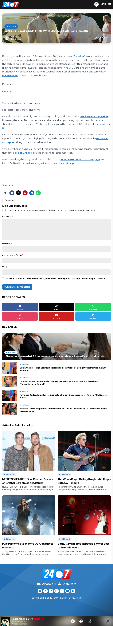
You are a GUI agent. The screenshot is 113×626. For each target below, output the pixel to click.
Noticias (12, 352)
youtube (56, 318)
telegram (93, 318)
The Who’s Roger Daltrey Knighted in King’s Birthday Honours (84, 481)
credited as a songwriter (94, 116)
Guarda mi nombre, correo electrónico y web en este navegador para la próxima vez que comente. (55, 278)
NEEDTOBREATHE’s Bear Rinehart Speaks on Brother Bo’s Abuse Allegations (27, 481)
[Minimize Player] (108, 621)
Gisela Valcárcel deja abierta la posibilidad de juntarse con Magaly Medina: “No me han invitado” (63, 369)
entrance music (79, 71)
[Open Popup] (89, 621)
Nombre (7, 243)
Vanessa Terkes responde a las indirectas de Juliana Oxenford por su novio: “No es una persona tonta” (63, 410)
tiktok (56, 309)
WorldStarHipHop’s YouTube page (80, 159)
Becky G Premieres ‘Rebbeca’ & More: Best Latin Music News (83, 545)
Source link (8, 185)
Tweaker (79, 56)
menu (104, 4)
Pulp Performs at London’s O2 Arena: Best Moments (27, 545)
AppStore (69, 583)
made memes (10, 75)
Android (47, 583)
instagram (20, 318)
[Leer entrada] (56, 346)
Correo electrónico (12, 255)
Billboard (11, 26)
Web (4, 267)
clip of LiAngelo (24, 153)
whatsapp (93, 309)
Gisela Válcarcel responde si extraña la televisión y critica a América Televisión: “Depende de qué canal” (59, 382)
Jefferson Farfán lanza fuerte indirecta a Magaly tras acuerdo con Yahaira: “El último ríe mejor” (64, 396)
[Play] (73, 621)
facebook (20, 309)
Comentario (9, 216)
